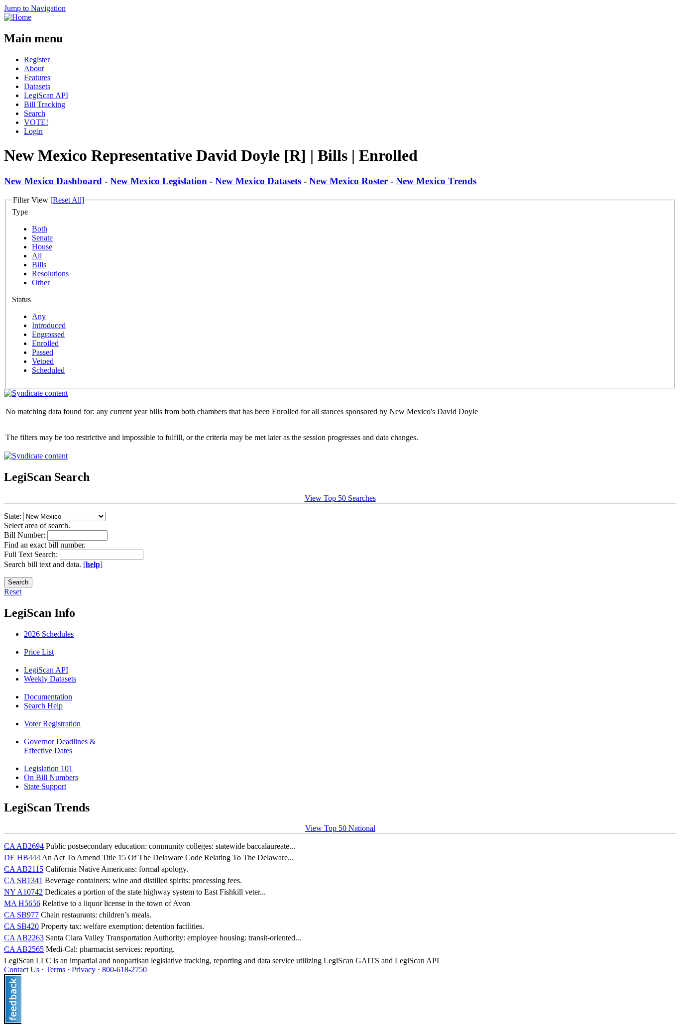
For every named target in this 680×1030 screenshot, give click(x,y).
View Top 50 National (340, 828)
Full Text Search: (32, 554)
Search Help (43, 705)
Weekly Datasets (50, 679)
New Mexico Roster (348, 181)
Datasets (37, 86)
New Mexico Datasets (258, 181)
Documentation (48, 696)
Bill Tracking (44, 104)
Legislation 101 (48, 768)
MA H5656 (22, 903)
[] (93, 564)
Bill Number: (25, 535)
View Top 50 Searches (340, 498)
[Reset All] (67, 200)
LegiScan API (46, 95)
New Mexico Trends (436, 181)
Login (33, 131)
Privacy (84, 969)
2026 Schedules (49, 634)
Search (34, 113)
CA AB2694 (24, 846)
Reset (12, 591)
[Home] (17, 17)
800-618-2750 (124, 969)
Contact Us (21, 969)
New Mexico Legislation (158, 181)
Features (37, 77)
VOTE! (36, 122)
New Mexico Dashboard (53, 181)
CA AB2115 (23, 869)
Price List (39, 652)
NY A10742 (23, 892)
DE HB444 (22, 857)
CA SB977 (21, 915)
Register (37, 59)
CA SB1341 (23, 880)
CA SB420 (21, 926)
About (34, 68)
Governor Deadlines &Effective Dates (60, 746)
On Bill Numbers (51, 777)
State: (13, 516)
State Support (45, 786)
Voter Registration (52, 723)
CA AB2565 (24, 949)
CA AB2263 (24, 937)
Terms (55, 969)
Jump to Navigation (35, 8)
